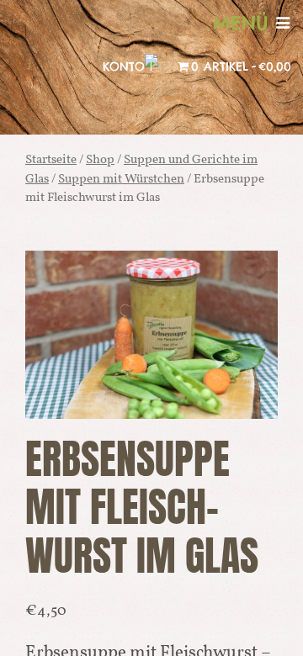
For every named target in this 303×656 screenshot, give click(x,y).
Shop (100, 160)
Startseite (51, 160)
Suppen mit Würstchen (121, 179)
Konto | (127, 66)
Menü (244, 22)
